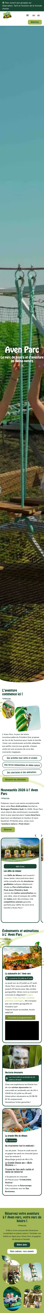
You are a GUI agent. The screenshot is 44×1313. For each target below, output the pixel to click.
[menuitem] (34, 15)
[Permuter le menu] (27, 15)
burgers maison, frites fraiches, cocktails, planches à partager (20, 997)
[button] (35, 835)
